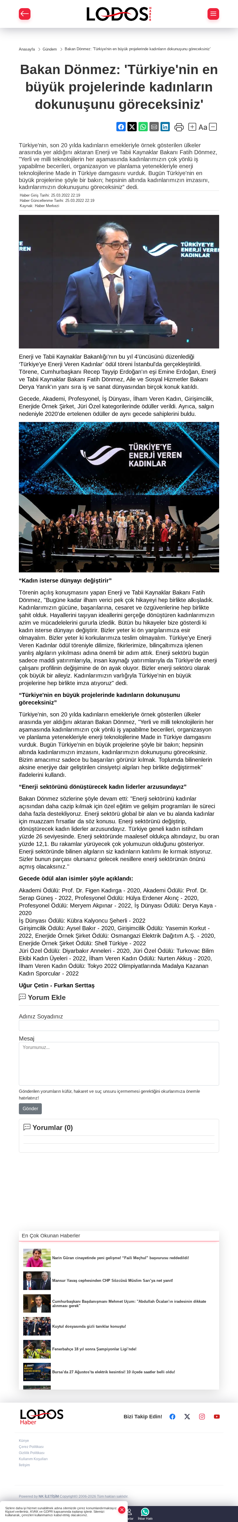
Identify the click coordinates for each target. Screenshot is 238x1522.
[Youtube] (217, 1417)
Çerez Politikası (31, 1447)
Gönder (30, 1108)
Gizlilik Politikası (31, 1453)
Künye (24, 1441)
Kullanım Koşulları (33, 1459)
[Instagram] (202, 1417)
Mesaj (26, 1038)
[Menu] (213, 14)
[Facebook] (172, 1417)
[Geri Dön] (24, 14)
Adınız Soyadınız (41, 1016)
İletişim (24, 1465)
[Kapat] (121, 1510)
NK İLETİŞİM (49, 1496)
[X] (187, 1417)
